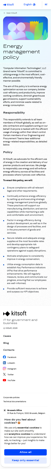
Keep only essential (25, 460)
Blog (6, 343)
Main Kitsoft (12, 13)
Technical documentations (14, 402)
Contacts (8, 350)
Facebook (11, 357)
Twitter (10, 375)
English (28, 4)
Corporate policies (11, 397)
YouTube (11, 380)
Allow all (26, 452)
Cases (7, 336)
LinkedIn (11, 363)
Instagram (11, 369)
